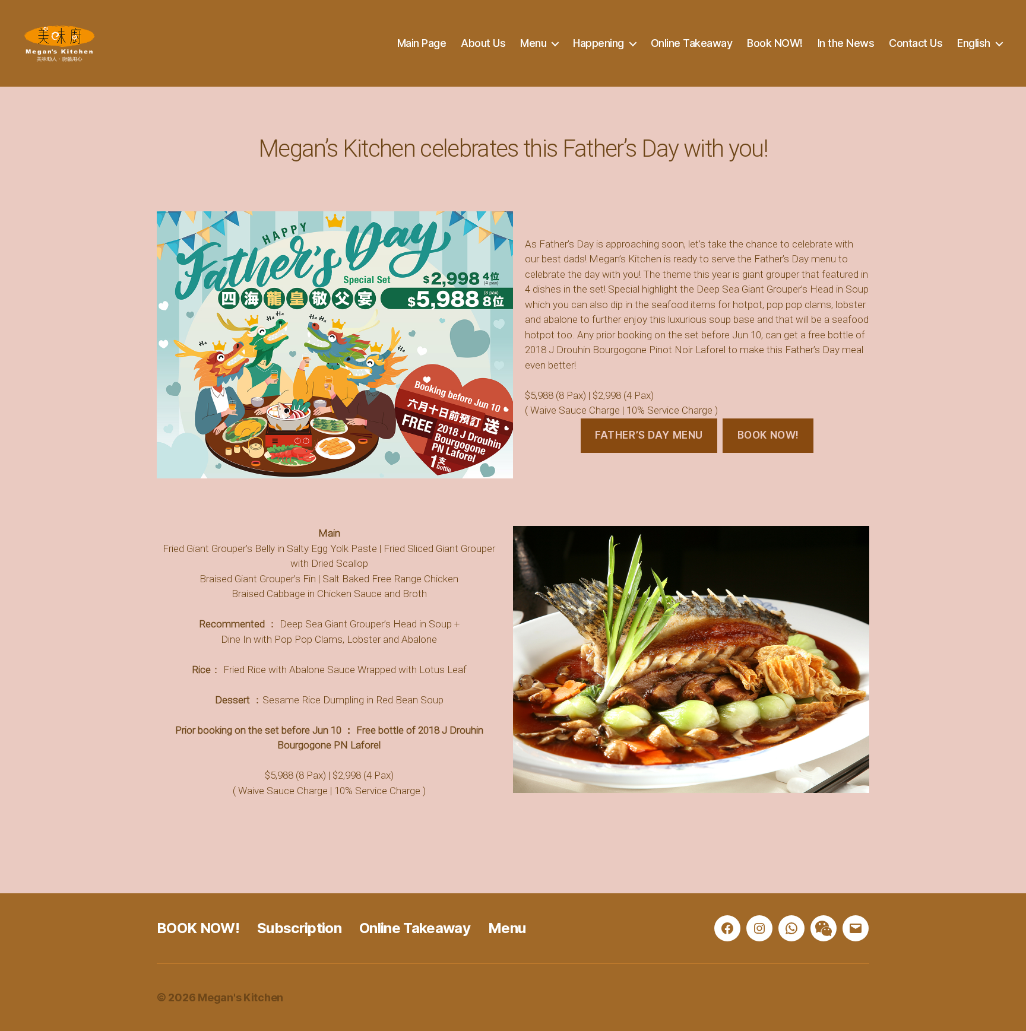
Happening (598, 43)
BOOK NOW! (198, 928)
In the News (846, 43)
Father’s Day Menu (649, 435)
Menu (533, 43)
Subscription (299, 928)
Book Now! (768, 435)
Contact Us (915, 43)
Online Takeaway (692, 43)
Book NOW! (775, 43)
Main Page (421, 43)
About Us (483, 43)
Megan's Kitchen (240, 997)
